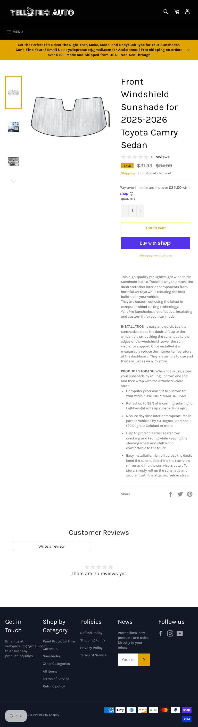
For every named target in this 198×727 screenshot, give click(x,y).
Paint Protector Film (59, 641)
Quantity (128, 199)
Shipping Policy (92, 640)
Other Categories (56, 663)
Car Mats (50, 649)
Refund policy (54, 686)
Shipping (128, 173)
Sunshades (52, 656)
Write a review (51, 546)
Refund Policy (91, 633)
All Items (50, 671)
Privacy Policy (91, 648)
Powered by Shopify (46, 714)
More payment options (155, 255)
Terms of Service (56, 679)
